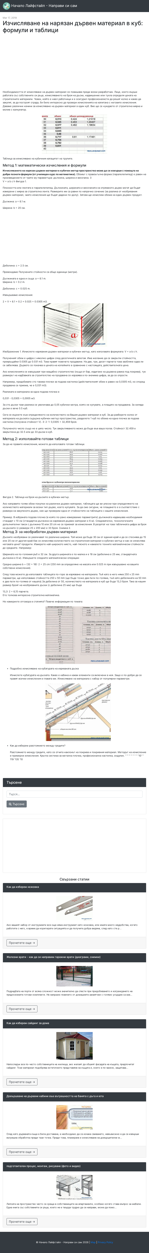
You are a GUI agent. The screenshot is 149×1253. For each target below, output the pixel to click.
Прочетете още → (22, 943)
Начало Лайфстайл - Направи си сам (43, 5)
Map (93, 1242)
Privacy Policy (105, 1242)
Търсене (18, 804)
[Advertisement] (74, 63)
